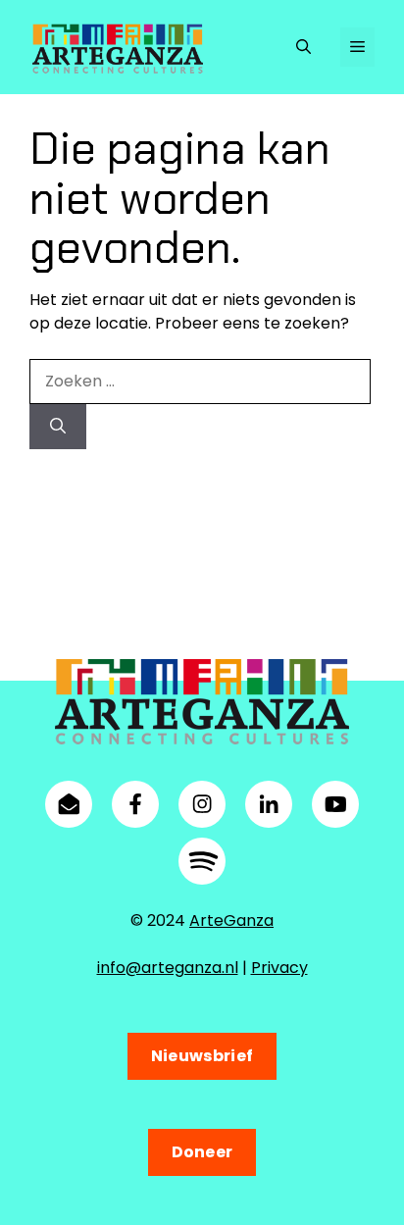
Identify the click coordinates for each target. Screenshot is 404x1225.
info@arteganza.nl (167, 967)
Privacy (279, 967)
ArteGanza (231, 920)
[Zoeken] (57, 426)
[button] (303, 47)
